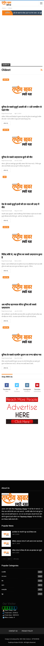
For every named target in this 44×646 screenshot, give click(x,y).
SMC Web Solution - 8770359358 (29, 639)
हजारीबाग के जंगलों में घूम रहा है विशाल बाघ (24, 532)
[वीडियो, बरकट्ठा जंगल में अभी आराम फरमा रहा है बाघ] (6, 543)
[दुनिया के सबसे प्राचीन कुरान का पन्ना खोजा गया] (22, 338)
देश (2, 581)
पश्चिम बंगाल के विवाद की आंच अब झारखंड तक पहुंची (27, 550)
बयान (3, 585)
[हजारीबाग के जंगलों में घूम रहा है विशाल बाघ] (6, 534)
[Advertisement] (22, 38)
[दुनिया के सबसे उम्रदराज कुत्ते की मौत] (22, 141)
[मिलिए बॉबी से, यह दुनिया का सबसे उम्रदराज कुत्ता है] (22, 238)
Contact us (13, 631)
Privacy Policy (27, 631)
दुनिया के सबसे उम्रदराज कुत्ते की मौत (17, 157)
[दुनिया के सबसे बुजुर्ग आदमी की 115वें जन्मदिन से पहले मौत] (22, 91)
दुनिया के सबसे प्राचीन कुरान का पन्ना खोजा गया (21, 354)
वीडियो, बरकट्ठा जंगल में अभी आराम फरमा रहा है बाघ (27, 541)
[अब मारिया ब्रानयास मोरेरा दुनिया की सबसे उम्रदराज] (22, 288)
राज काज (4, 576)
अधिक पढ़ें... (6, 123)
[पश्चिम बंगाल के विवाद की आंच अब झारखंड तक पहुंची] (6, 552)
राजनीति (4, 572)
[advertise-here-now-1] (22, 410)
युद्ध (2, 594)
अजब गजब (5, 79)
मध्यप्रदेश (4, 589)
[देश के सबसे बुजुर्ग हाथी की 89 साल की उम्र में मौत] (22, 188)
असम (4, 177)
